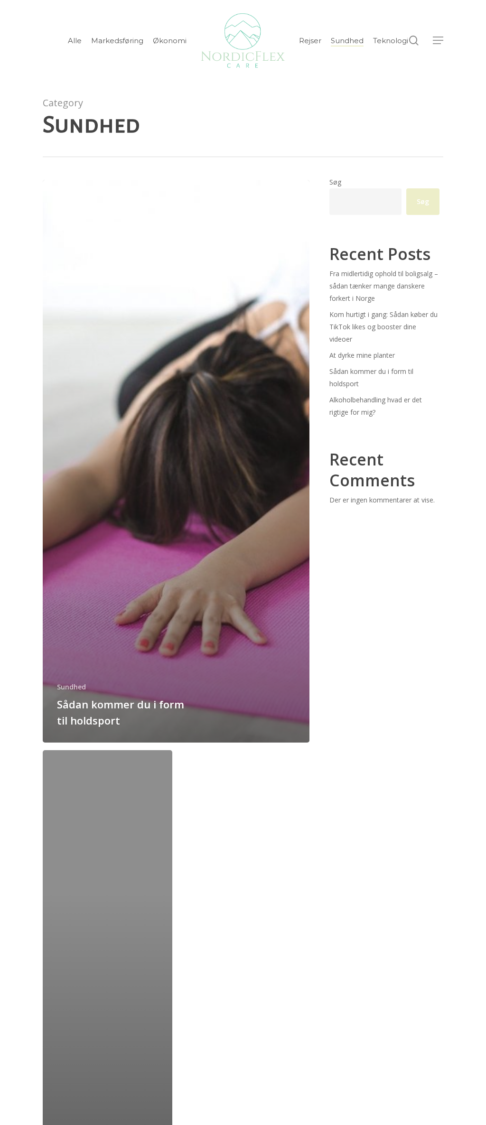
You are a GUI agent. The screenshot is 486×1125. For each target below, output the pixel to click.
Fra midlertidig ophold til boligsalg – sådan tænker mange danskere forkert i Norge (383, 286)
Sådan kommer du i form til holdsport (371, 377)
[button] (438, 41)
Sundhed (71, 686)
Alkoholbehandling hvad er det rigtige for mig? (375, 406)
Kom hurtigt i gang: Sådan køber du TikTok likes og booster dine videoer (383, 327)
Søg (335, 181)
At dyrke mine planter (362, 355)
